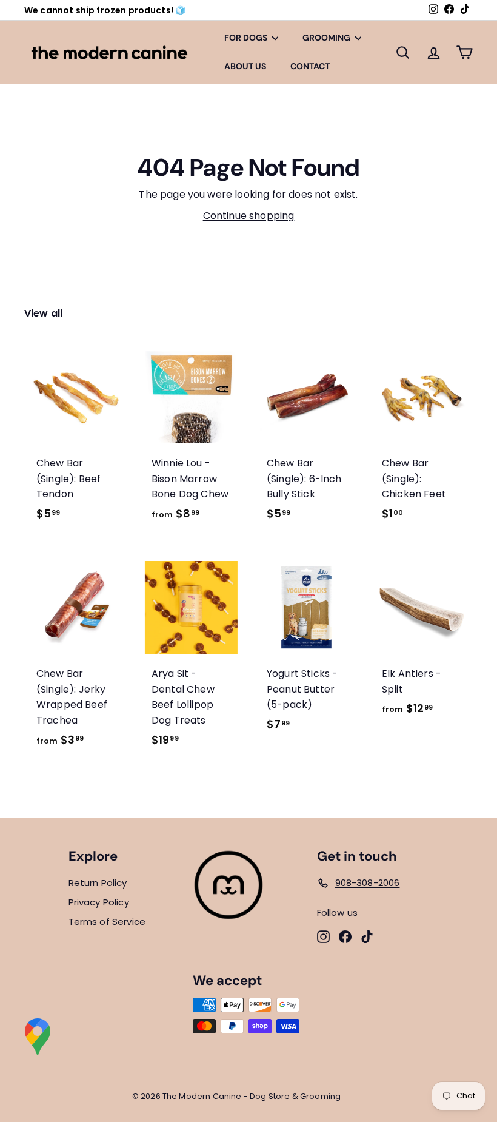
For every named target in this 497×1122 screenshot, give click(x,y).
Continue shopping (249, 216)
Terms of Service (107, 921)
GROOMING (327, 37)
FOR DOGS (246, 37)
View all (43, 313)
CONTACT (310, 66)
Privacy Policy (98, 902)
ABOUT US (245, 66)
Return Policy (97, 882)
